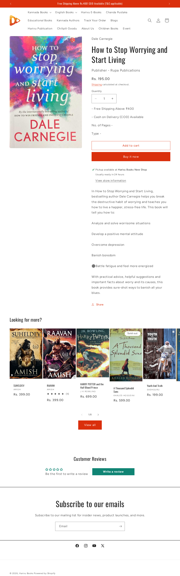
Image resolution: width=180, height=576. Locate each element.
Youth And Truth (155, 386)
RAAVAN (51, 385)
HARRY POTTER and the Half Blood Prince (92, 386)
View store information (110, 180)
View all (90, 425)
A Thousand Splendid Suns (124, 390)
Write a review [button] (113, 471)
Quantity (97, 91)
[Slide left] (82, 415)
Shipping (97, 84)
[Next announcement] (169, 3)
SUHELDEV (19, 385)
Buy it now (131, 156)
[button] (39, 12)
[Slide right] (98, 415)
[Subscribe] (120, 526)
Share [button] (100, 304)
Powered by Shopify (44, 573)
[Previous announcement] (11, 3)
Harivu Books (26, 573)
